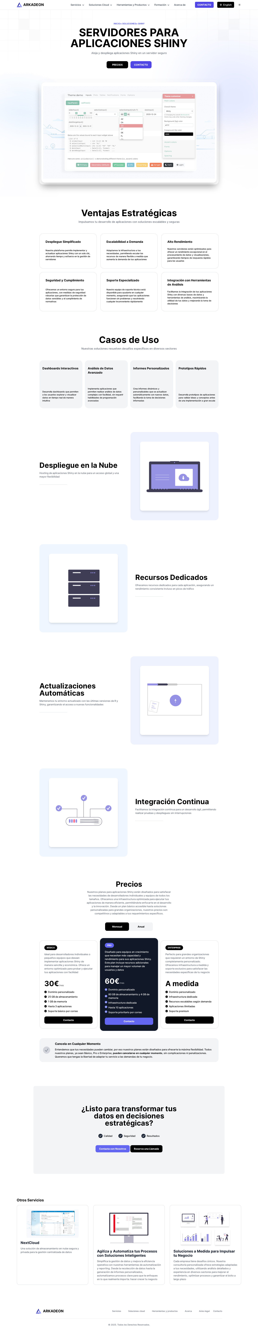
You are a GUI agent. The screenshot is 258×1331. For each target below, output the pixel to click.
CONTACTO (204, 4)
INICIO (117, 23)
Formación (160, 4)
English (227, 4)
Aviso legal (204, 1311)
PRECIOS (117, 64)
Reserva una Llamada (146, 1148)
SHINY (141, 23)
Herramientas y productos (165, 1311)
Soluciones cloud (136, 1311)
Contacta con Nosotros (112, 1148)
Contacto (68, 1020)
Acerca (188, 1311)
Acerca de (179, 4)
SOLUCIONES (129, 23)
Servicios (76, 4)
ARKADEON (33, 5)
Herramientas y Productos (132, 4)
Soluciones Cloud (99, 4)
